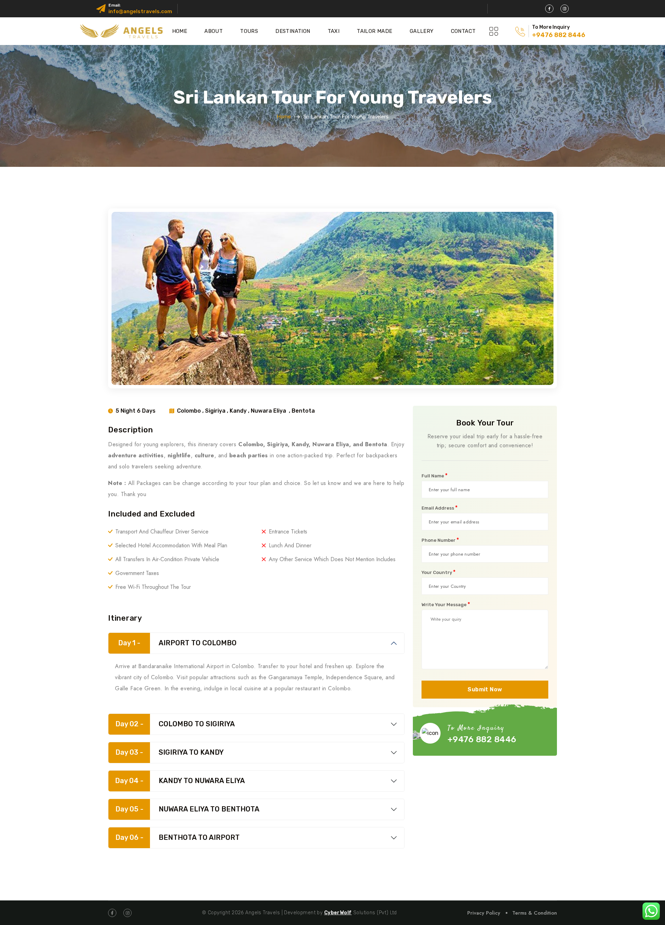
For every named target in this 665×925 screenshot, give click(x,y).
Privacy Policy (483, 913)
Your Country (438, 572)
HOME (179, 31)
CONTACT (463, 31)
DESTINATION (292, 31)
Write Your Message (446, 604)
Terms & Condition (534, 913)
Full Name (434, 475)
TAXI (334, 31)
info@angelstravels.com (140, 11)
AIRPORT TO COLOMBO (177, 643)
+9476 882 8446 (558, 35)
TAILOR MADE (374, 31)
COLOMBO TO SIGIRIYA (175, 724)
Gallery (422, 31)
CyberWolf (338, 913)
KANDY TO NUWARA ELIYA (180, 780)
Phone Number (440, 540)
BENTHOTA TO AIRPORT (177, 837)
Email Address (440, 508)
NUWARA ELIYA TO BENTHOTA (187, 809)
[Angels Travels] (123, 31)
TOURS (249, 31)
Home (284, 117)
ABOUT (213, 31)
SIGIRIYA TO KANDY (169, 752)
